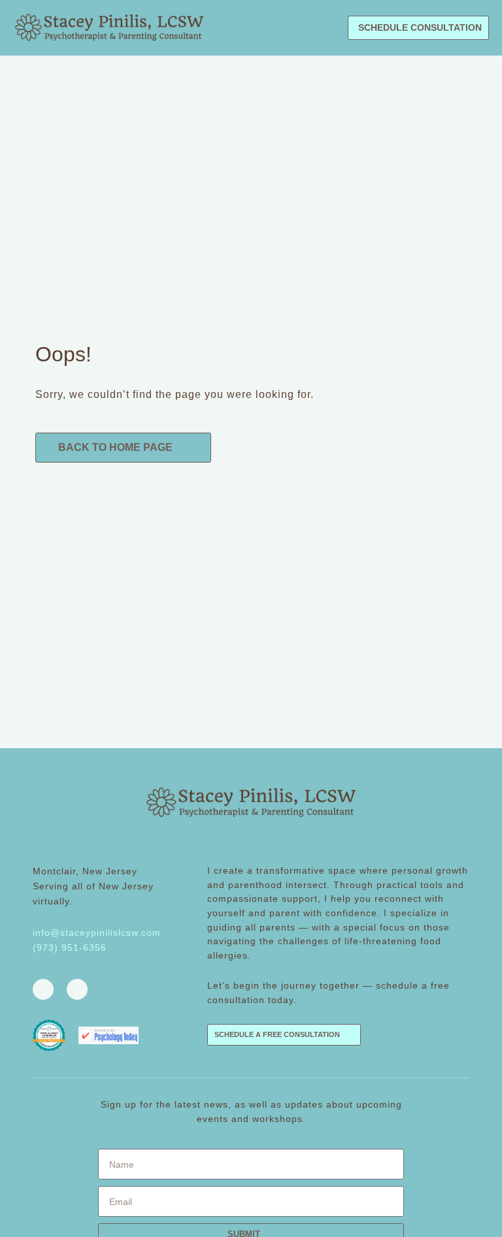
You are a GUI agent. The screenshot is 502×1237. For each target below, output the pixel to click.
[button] (328, 27)
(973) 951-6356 (70, 947)
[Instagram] (77, 989)
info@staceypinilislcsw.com (97, 932)
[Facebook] (43, 989)
